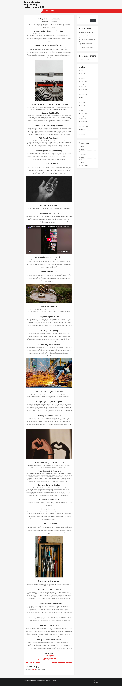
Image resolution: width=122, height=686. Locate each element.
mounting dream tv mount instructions (62, 662)
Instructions (83, 154)
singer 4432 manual (49, 655)
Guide (82, 152)
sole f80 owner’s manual (50, 658)
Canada (82, 149)
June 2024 (83, 134)
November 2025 (84, 89)
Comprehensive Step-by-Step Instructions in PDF (34, 4)
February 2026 (84, 81)
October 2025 (83, 92)
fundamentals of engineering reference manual (49, 659)
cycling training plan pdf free (87, 35)
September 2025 (84, 94)
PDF (81, 160)
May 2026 (83, 73)
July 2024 (83, 132)
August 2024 (83, 129)
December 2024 (84, 118)
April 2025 (83, 108)
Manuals (55, 21)
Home (47, 10)
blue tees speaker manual (50, 656)
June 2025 (83, 102)
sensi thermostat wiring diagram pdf (87, 39)
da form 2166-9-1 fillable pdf (87, 32)
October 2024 (83, 124)
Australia (82, 146)
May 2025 (83, 105)
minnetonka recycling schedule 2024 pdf (87, 44)
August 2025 (83, 97)
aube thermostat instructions (87, 47)
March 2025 (83, 110)
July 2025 (83, 100)
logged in (34, 669)
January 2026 (83, 84)
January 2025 (83, 116)
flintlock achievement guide (33, 662)
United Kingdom (84, 165)
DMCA (52, 10)
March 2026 (83, 78)
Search (80, 18)
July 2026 (83, 70)
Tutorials (82, 162)
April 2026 (83, 76)
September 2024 (84, 126)
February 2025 (84, 113)
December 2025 (84, 86)
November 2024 (84, 121)
